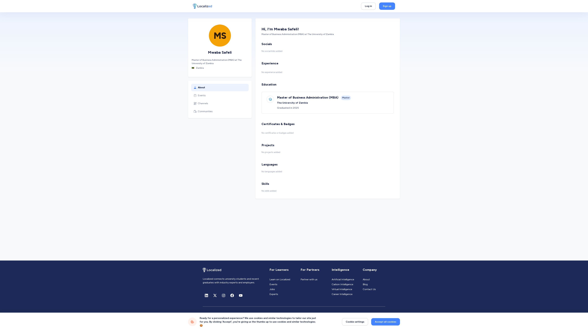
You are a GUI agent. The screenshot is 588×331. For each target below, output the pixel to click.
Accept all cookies (385, 321)
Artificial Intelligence (343, 279)
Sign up (387, 6)
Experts (274, 294)
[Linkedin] (206, 295)
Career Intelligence (342, 294)
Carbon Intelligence (342, 284)
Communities (205, 111)
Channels (203, 103)
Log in (368, 6)
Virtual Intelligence (342, 289)
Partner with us (309, 279)
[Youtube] (240, 295)
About (201, 87)
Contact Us (369, 289)
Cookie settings (355, 321)
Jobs (272, 289)
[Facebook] (232, 295)
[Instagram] (223, 295)
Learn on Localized (280, 279)
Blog (365, 284)
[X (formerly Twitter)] (215, 295)
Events (202, 95)
